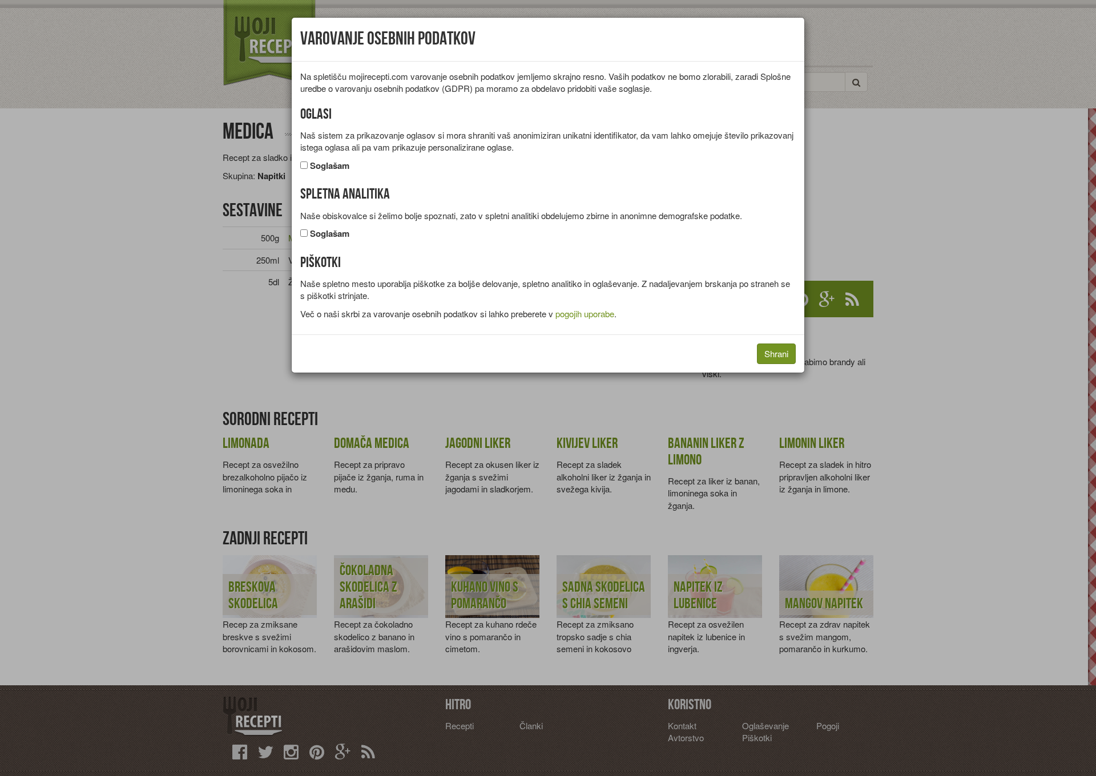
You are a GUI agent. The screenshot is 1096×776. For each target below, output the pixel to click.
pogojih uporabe (584, 314)
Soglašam (329, 166)
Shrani (776, 353)
